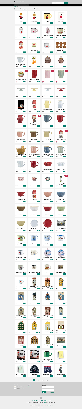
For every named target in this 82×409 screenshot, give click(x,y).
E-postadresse (44, 385)
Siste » (47, 380)
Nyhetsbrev (49, 400)
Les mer (44, 405)
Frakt (32, 400)
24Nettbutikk (42, 407)
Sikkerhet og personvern (43, 400)
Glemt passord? (52, 392)
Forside (15, 6)
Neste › (43, 380)
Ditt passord (43, 388)
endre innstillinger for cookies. (49, 405)
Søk (65, 2)
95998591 (44, 402)
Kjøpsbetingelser (36, 400)
